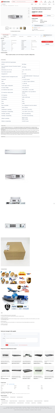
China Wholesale (24, 407)
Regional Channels (37, 407)
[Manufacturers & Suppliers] (5, 1)
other (41, 385)
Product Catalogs (12, 384)
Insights (48, 407)
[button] (37, 36)
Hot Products (7, 407)
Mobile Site (45, 407)
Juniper (28, 388)
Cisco (28, 387)
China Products (11, 407)
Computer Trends (33, 402)
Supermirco (2, 385)
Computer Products (5, 5)
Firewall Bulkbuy (39, 402)
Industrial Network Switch (12, 402)
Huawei (15, 387)
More (1, 404)
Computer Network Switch (20, 402)
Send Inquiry (37, 15)
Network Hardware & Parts (11, 5)
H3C (14, 388)
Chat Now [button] (49, 15)
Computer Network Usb (4, 402)
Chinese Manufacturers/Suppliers (18, 407)
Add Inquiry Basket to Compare (15, 31)
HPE (1, 387)
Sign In (33, 30)
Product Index (41, 407)
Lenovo (2, 388)
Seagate (29, 385)
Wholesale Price (28, 407)
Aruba (41, 387)
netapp (42, 388)
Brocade (15, 385)
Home (1, 5)
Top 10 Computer (27, 402)
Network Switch (16, 5)
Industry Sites (32, 407)
